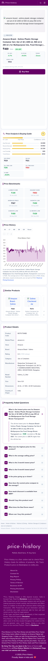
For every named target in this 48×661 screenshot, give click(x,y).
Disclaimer (14, 592)
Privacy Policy (15, 579)
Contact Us (14, 573)
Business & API (16, 586)
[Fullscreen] (4, 233)
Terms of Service (16, 582)
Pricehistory (11, 3)
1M (24, 229)
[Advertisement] (24, 101)
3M (19, 229)
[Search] (40, 3)
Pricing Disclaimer (17, 589)
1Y (9, 229)
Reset (29, 229)
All (5, 229)
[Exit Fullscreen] (7, 233)
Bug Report (14, 576)
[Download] (11, 233)
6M (14, 229)
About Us (13, 570)
